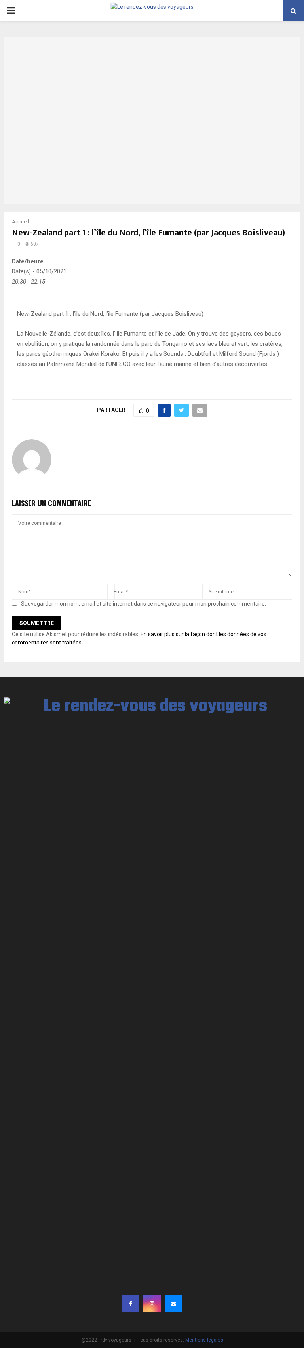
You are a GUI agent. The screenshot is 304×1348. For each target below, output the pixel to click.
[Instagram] (152, 1303)
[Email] (173, 1303)
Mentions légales (204, 1340)
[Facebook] (130, 1303)
